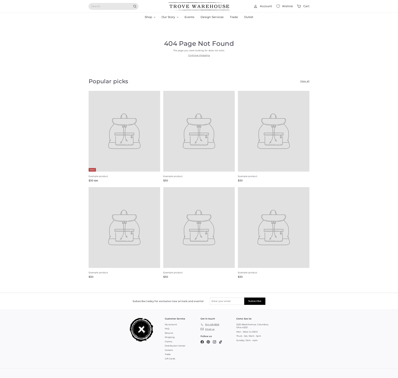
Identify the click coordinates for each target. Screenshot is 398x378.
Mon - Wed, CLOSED (247, 331)
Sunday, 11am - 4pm (247, 340)
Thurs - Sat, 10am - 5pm (248, 336)
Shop (149, 17)
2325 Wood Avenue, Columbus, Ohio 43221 (252, 326)
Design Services (212, 17)
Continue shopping (199, 55)
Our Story (169, 17)
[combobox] (113, 6)
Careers (169, 350)
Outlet (248, 17)
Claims (168, 341)
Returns (169, 333)
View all (304, 81)
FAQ (167, 328)
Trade (234, 17)
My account (171, 324)
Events (189, 17)
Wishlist (287, 6)
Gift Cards (170, 358)
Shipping (170, 337)
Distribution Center (175, 345)
